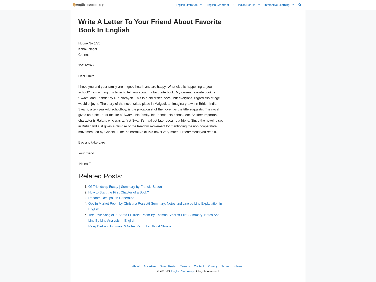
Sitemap (238, 266)
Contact (199, 266)
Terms (225, 266)
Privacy (213, 266)
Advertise (150, 266)
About (136, 266)
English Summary (182, 271)
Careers (185, 266)
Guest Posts (168, 266)
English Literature (186, 4)
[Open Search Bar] (299, 5)
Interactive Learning (276, 4)
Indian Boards (247, 4)
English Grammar (217, 4)
